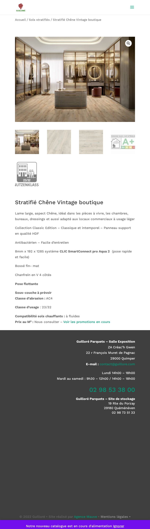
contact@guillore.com (117, 364)
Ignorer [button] (118, 526)
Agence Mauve (85, 517)
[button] (128, 43)
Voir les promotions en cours (86, 322)
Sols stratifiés (39, 19)
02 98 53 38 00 (112, 389)
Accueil (20, 19)
